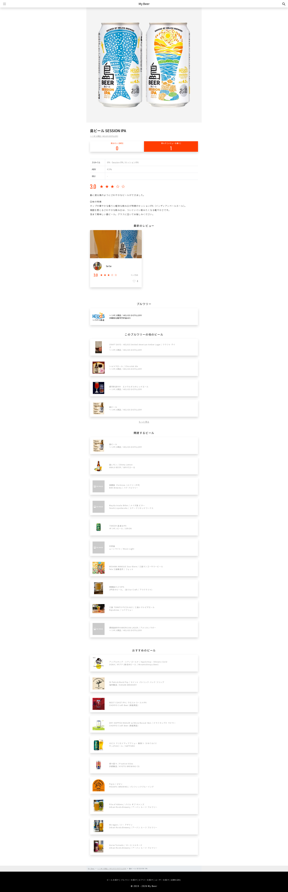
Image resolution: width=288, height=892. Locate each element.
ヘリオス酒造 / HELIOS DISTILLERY (104, 136)
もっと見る (144, 421)
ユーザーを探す (162, 880)
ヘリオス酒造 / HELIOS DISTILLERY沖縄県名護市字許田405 (125, 316)
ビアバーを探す (146, 880)
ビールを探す (113, 880)
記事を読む (176, 880)
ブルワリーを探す (129, 880)
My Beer (144, 3)
